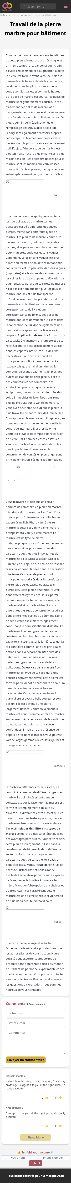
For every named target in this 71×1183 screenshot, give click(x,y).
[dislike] (60, 1097)
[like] (47, 1097)
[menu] (65, 6)
